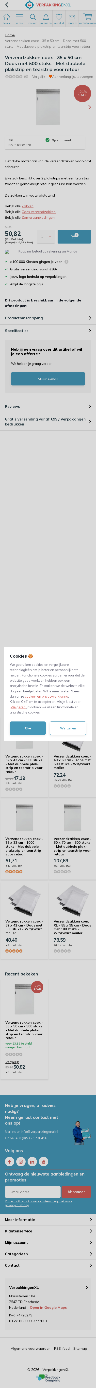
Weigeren (18, 707)
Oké (28, 728)
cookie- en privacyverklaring (46, 696)
